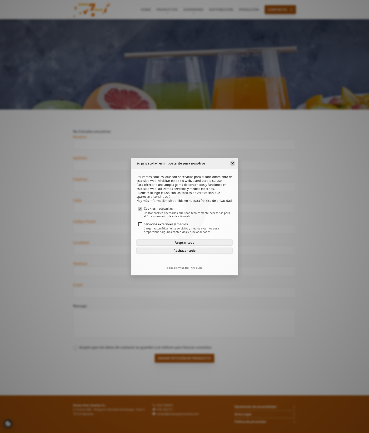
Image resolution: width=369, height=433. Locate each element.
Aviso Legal (197, 268)
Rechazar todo (185, 251)
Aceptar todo (184, 243)
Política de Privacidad (177, 268)
